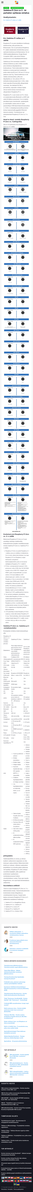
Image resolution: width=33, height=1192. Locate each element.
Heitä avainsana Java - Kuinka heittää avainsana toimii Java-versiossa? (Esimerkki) (15, 1010)
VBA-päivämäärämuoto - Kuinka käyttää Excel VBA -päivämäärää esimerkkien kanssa (19, 1064)
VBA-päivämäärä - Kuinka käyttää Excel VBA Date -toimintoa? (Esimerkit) (19, 1056)
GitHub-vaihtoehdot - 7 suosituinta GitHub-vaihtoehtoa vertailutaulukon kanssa (19, 933)
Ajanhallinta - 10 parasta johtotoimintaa (15, 1041)
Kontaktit (10, 1189)
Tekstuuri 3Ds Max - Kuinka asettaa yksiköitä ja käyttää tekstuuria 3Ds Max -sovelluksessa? (15, 1016)
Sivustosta (4, 1189)
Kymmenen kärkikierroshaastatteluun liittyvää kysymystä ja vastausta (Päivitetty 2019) (16, 988)
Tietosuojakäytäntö (18, 1189)
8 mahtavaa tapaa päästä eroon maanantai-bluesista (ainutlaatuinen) (19, 942)
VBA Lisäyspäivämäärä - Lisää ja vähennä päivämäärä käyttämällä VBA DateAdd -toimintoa (19, 1073)
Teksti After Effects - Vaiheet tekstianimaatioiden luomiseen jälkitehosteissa (13, 972)
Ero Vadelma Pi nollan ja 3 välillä (12, 20)
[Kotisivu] (16, 2)
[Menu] (2, 2)
